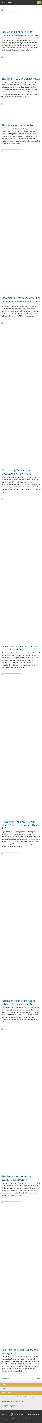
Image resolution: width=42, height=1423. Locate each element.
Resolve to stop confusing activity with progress (16, 1177)
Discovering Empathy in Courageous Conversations (17, 471)
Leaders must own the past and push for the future (19, 647)
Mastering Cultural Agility (17, 32)
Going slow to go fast (8, 1406)
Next (37, 1378)
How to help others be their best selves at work (17, 1397)
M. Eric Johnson (7, 3)
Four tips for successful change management (19, 1351)
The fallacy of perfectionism (17, 125)
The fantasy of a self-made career (20, 78)
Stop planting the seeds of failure (20, 298)
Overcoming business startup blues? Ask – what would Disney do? (20, 825)
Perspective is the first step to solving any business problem (18, 1002)
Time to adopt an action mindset (12, 1401)
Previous (6, 1378)
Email (3, 1389)
